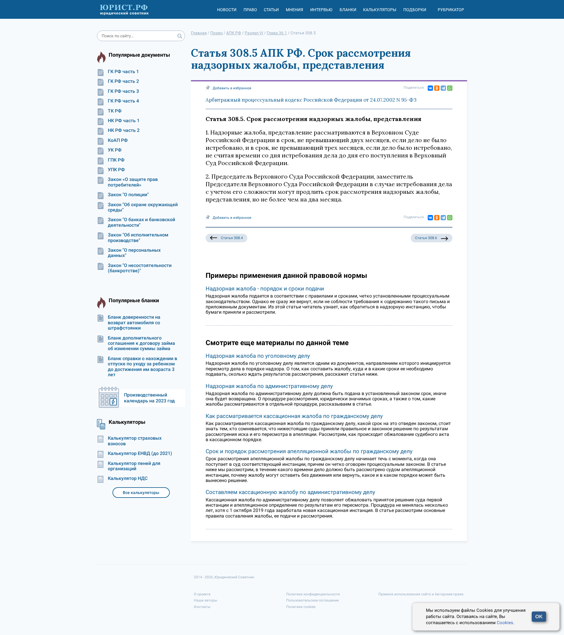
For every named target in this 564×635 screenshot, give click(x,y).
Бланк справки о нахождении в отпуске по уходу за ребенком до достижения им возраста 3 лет (142, 366)
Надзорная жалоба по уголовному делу (258, 355)
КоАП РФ (118, 140)
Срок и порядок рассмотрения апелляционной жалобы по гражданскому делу (309, 451)
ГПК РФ (116, 160)
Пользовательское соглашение (312, 600)
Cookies (505, 622)
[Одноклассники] (436, 88)
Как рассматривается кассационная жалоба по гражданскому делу (294, 416)
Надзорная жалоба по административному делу (269, 386)
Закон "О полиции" (128, 194)
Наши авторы (205, 600)
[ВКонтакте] (430, 88)
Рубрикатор (451, 9)
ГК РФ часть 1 (123, 71)
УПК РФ (116, 169)
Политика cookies (300, 607)
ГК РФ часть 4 (123, 101)
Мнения (294, 9)
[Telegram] (443, 88)
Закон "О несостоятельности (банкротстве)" (140, 268)
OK (539, 616)
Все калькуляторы (141, 492)
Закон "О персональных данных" (134, 253)
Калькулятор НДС (127, 478)
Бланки (348, 9)
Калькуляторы (379, 9)
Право (250, 9)
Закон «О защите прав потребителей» (133, 182)
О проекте (202, 594)
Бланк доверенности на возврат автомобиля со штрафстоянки (134, 323)
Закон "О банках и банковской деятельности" (141, 222)
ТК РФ (115, 111)
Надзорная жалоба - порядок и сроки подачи (265, 288)
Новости (226, 9)
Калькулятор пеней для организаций (134, 466)
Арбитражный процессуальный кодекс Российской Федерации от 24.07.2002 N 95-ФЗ (311, 100)
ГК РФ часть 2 (123, 81)
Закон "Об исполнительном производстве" (138, 237)
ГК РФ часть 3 (123, 91)
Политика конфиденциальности (313, 594)
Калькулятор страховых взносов (135, 441)
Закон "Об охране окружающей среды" (143, 207)
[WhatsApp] (449, 88)
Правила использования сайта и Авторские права (421, 594)
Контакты (202, 607)
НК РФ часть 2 (124, 130)
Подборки (414, 9)
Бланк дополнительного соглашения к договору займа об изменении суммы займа (141, 343)
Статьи (271, 9)
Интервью (321, 9)
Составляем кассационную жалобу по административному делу (290, 492)
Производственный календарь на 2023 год (149, 398)
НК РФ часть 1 (124, 120)
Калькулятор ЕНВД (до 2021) (140, 453)
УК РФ (115, 150)
